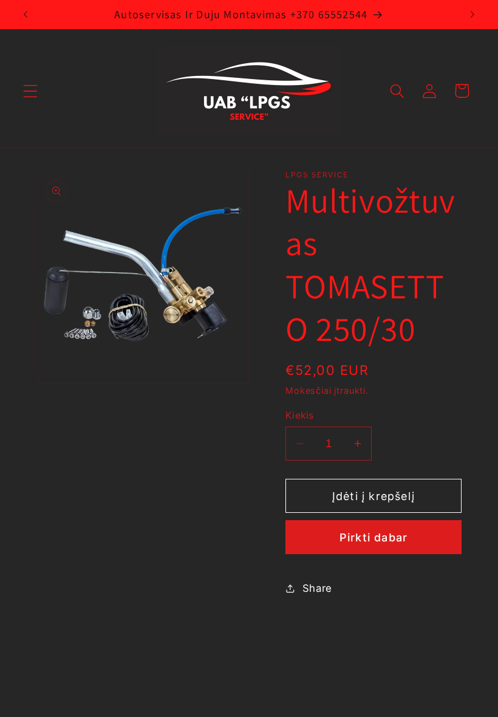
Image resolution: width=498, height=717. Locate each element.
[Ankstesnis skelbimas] (25, 14)
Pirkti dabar (373, 537)
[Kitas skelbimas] (472, 14)
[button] (31, 91)
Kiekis (299, 415)
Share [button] (317, 588)
